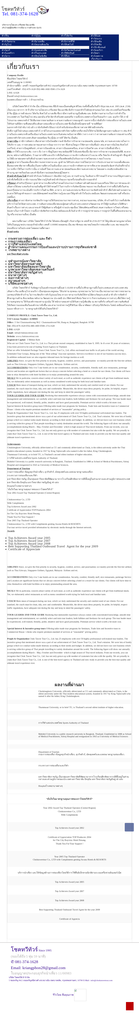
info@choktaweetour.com (25, 96)
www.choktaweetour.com (27, 336)
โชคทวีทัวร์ (13, 9)
